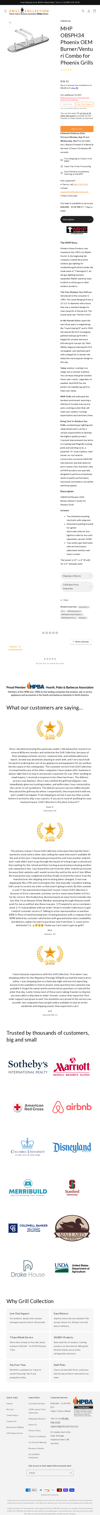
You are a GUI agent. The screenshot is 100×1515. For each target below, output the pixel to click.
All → (63, 611)
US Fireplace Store (15, 1433)
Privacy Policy (35, 1430)
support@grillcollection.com (74, 192)
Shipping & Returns (37, 1419)
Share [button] (65, 600)
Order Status (12, 1415)
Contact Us (12, 1421)
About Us (33, 1424)
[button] (5, 11)
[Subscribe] (70, 1473)
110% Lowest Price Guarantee (37, 1411)
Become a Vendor (36, 1448)
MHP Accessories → (74, 611)
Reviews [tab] (13, 646)
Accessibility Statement (34, 1456)
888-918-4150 (81, 184)
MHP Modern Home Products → (72, 614)
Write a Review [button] (82, 642)
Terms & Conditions (37, 1436)
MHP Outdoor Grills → (68, 617)
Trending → (83, 617)
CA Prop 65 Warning (37, 1442)
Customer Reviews (37, 1403)
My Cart (10, 1409)
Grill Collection (53, 1495)
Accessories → (84, 607)
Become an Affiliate (15, 1427)
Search (10, 1403)
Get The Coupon (84, 104)
